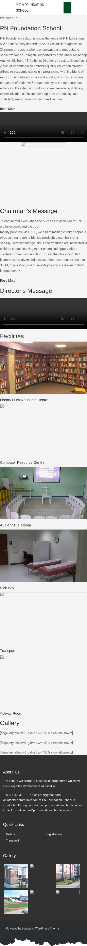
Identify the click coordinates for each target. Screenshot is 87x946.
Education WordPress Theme (40, 928)
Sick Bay (7, 588)
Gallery (10, 834)
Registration (54, 834)
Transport (7, 651)
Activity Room (11, 713)
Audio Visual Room (15, 525)
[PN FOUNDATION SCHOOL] (33, 7)
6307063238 (14, 795)
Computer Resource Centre (22, 462)
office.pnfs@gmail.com (45, 795)
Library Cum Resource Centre (24, 400)
